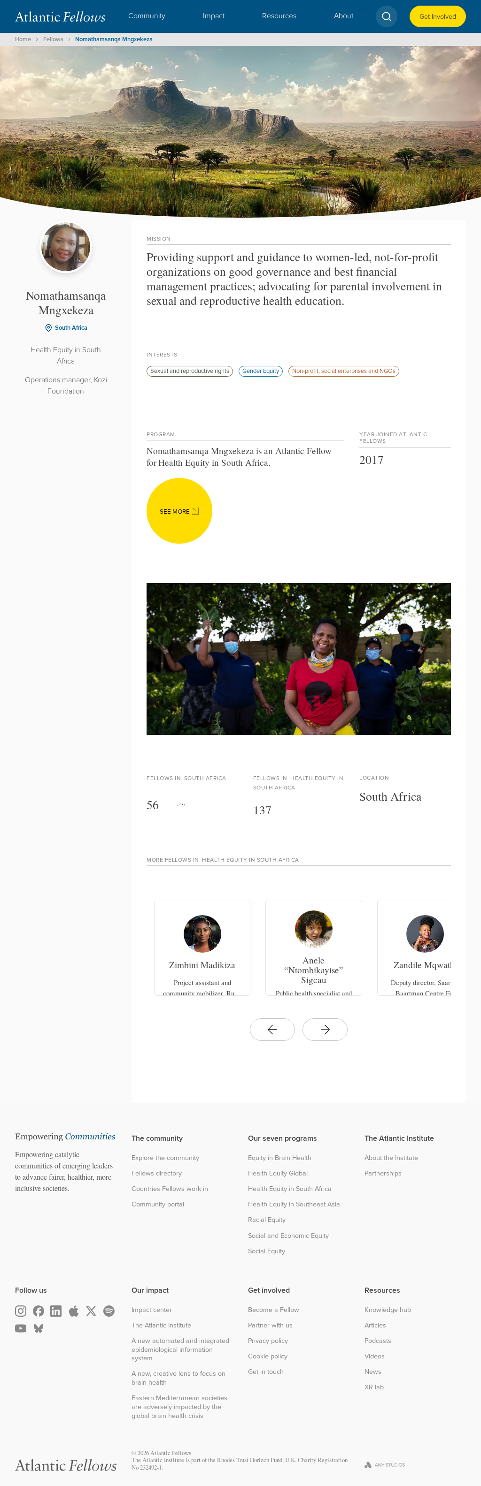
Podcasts (378, 1340)
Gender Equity (260, 370)
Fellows (53, 39)
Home (23, 39)
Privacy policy (268, 1340)
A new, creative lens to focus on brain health (178, 1378)
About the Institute (391, 1157)
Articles (375, 1325)
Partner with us (270, 1325)
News (373, 1371)
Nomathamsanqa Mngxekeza (114, 39)
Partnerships (383, 1173)
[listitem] (202, 948)
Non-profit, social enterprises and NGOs (344, 370)
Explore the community (165, 1157)
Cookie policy (267, 1356)
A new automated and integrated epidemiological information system (180, 1349)
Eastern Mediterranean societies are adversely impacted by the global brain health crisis (179, 1407)
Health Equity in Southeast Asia (294, 1204)
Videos (375, 1356)
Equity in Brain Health (279, 1157)
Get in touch (266, 1371)
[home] (60, 16)
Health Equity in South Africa (290, 1188)
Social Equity (266, 1251)
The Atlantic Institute (161, 1325)
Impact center (152, 1309)
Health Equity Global (278, 1173)
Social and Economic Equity (288, 1235)
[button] (146, 16)
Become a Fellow (273, 1309)
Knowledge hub (388, 1309)
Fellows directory (157, 1173)
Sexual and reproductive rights (189, 370)
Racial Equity (267, 1219)
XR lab (374, 1387)
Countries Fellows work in (170, 1188)
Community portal (158, 1204)
